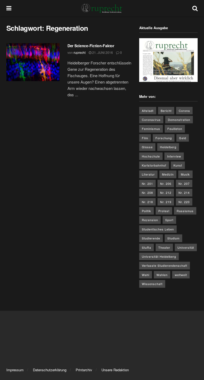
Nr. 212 (165, 192)
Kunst (177, 165)
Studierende (151, 238)
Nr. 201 (147, 183)
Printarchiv (84, 369)
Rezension (150, 220)
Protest (163, 211)
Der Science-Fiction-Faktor (90, 45)
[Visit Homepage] (102, 8)
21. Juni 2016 (102, 52)
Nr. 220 (184, 202)
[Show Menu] (8, 8)
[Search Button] (195, 8)
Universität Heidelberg (159, 256)
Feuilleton (174, 128)
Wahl (145, 275)
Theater (164, 247)
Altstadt (148, 110)
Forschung (163, 138)
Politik (146, 211)
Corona (184, 110)
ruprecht (80, 52)
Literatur (148, 174)
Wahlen (162, 275)
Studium (173, 238)
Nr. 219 (165, 202)
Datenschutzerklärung (49, 369)
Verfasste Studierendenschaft (164, 265)
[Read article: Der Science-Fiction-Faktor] (33, 62)
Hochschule (151, 156)
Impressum (15, 369)
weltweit (181, 275)
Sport (169, 220)
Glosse (147, 147)
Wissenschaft (152, 284)
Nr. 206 (165, 183)
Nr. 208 (147, 192)
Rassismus (185, 211)
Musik (185, 174)
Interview (174, 156)
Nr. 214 (184, 192)
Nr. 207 (184, 183)
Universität (185, 247)
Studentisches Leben (158, 229)
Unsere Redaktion (115, 369)
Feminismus (151, 128)
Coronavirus (151, 119)
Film (145, 138)
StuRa (146, 247)
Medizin (168, 174)
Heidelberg (168, 147)
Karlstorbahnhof (154, 165)
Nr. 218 (147, 202)
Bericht (166, 110)
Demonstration (179, 119)
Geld (182, 138)
